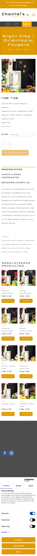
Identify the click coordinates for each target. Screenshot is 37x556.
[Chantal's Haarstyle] (13, 15)
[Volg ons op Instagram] (11, 453)
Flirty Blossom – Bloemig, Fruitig (24, 367)
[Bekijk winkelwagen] (27, 14)
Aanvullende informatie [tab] (11, 176)
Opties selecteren (8, 301)
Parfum (18, 50)
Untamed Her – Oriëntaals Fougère (7, 329)
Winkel (7, 473)
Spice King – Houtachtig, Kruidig (25, 292)
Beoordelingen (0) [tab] (16, 182)
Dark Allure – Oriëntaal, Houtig (8, 367)
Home (11, 50)
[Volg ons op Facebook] (5, 453)
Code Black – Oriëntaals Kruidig (27, 405)
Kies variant (5, 134)
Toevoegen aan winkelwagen (15, 152)
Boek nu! (26, 24)
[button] (33, 15)
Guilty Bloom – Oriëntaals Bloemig (7, 292)
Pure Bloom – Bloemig (8, 404)
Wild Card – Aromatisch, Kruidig (25, 329)
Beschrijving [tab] (12, 169)
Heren (26, 50)
